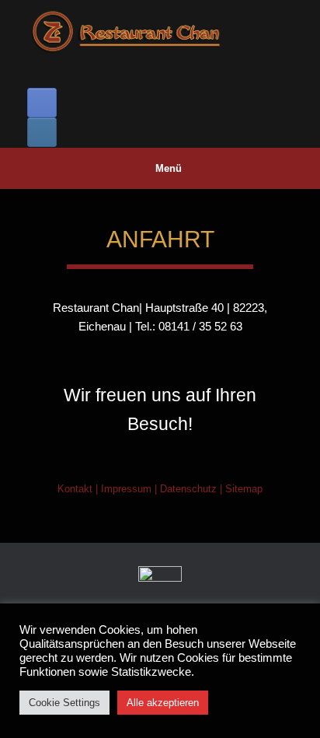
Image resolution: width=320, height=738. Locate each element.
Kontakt (74, 489)
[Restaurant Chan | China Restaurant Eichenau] (160, 33)
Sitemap (244, 489)
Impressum (126, 489)
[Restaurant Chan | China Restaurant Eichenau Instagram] (42, 132)
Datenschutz (188, 489)
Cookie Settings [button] (64, 702)
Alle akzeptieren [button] (163, 702)
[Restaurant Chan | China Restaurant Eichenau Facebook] (42, 102)
